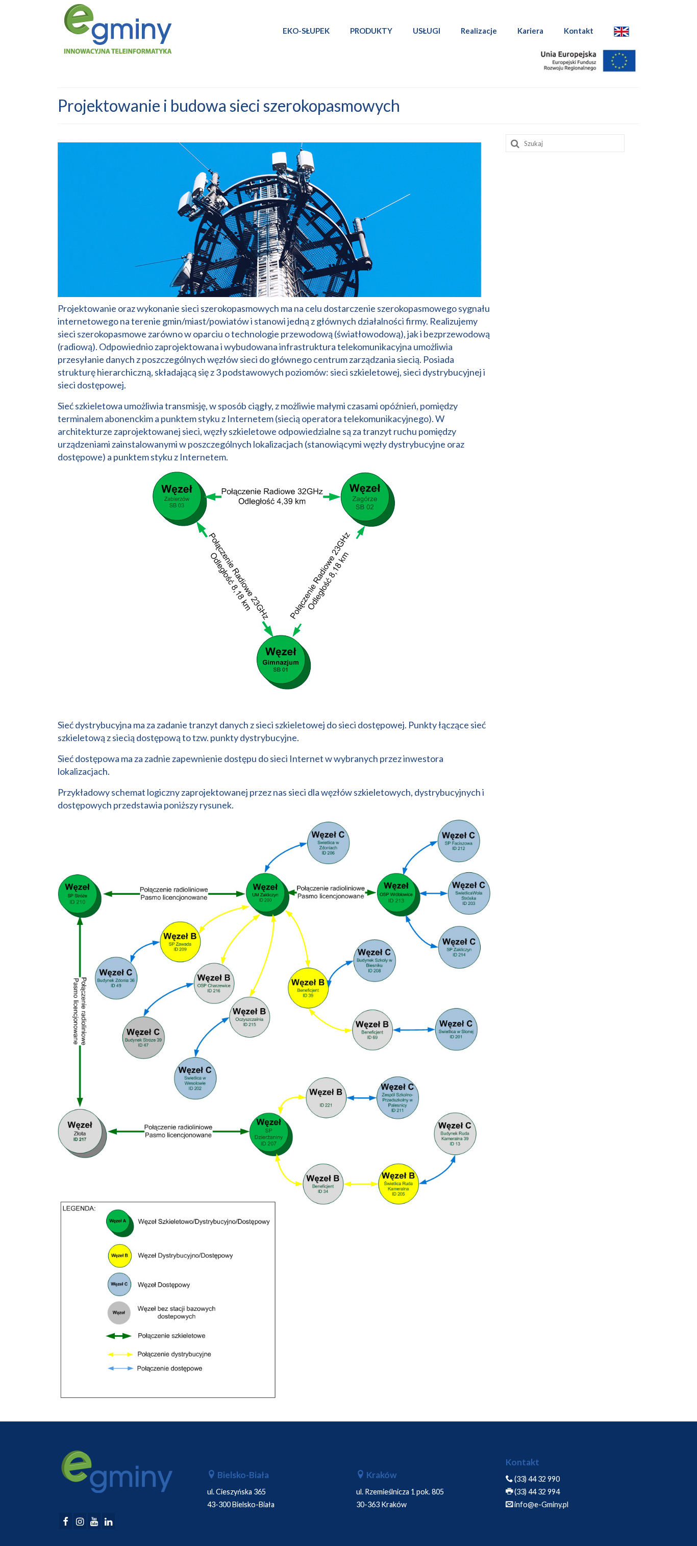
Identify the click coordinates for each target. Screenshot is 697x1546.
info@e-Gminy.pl (541, 1504)
